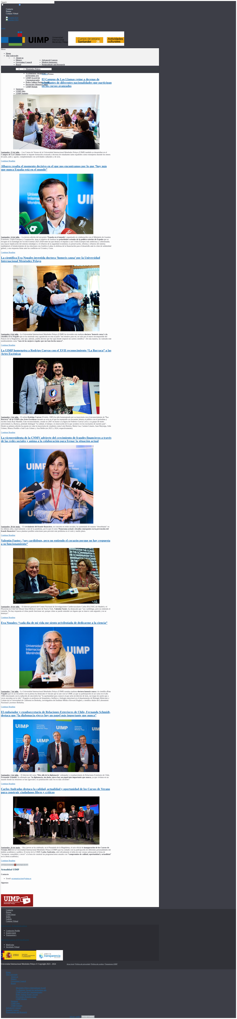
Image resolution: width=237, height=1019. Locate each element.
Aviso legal (70, 964)
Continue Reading (8, 161)
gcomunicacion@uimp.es (21, 878)
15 (17, 865)
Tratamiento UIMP (111, 964)
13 (13, 865)
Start (3, 865)
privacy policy (75, 1017)
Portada (45, 74)
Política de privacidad (82, 964)
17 (21, 865)
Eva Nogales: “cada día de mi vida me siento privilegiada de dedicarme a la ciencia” (54, 622)
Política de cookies (97, 964)
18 (23, 865)
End (26, 865)
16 (19, 865)
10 (8, 865)
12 (11, 865)
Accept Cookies (88, 1017)
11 (9, 865)
